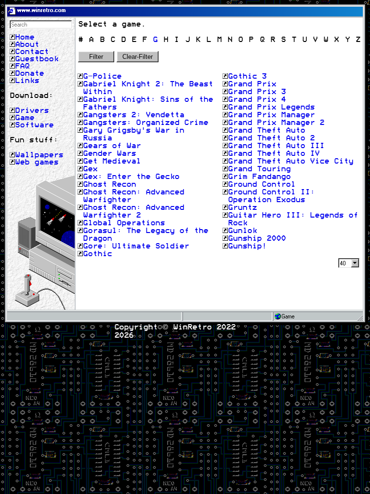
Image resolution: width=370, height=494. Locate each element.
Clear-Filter (137, 56)
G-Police (102, 76)
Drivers (32, 110)
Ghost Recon (109, 184)
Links (27, 80)
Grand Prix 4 (257, 99)
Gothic (97, 254)
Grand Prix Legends (271, 107)
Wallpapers (39, 155)
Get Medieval (112, 161)
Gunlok (242, 230)
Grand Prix (252, 84)
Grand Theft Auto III (276, 146)
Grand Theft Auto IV (273, 153)
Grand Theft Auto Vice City (290, 161)
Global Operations (124, 223)
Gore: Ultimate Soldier (136, 246)
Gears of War (112, 146)
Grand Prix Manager (271, 115)
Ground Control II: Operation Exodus (271, 196)
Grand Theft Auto (266, 130)
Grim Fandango (259, 176)
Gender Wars (109, 153)
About (27, 44)
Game (24, 118)
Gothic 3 (247, 76)
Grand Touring (259, 169)
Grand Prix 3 (257, 92)
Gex (90, 169)
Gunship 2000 (257, 238)
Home (24, 37)
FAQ (22, 66)
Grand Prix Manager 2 (276, 122)
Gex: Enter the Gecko (131, 176)
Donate (29, 73)
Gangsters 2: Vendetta (133, 115)
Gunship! (247, 246)
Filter (96, 56)
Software (34, 125)
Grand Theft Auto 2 (271, 138)
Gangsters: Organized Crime (145, 122)
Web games (36, 162)
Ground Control (261, 184)
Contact (32, 51)
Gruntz (242, 207)
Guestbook (36, 59)
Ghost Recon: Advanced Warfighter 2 (133, 211)
